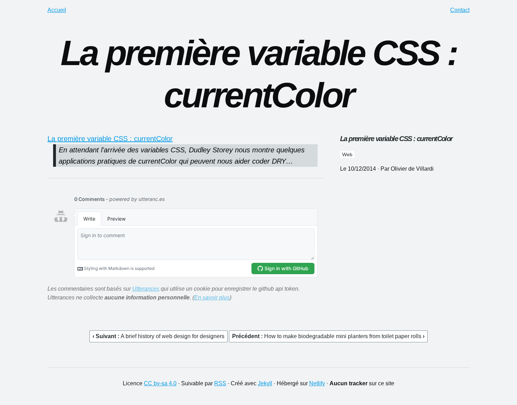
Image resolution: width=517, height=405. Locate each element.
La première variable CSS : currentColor (110, 139)
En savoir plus (212, 297)
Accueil (56, 10)
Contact (460, 10)
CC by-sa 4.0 (160, 383)
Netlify (317, 383)
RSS (220, 383)
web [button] (347, 154)
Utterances (145, 289)
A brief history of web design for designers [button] (172, 336)
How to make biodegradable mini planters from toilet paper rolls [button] (343, 336)
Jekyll (265, 383)
